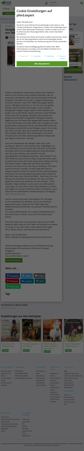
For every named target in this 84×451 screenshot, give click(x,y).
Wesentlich (24, 56)
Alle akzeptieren (42, 63)
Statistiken (37, 56)
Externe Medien (62, 57)
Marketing (50, 56)
